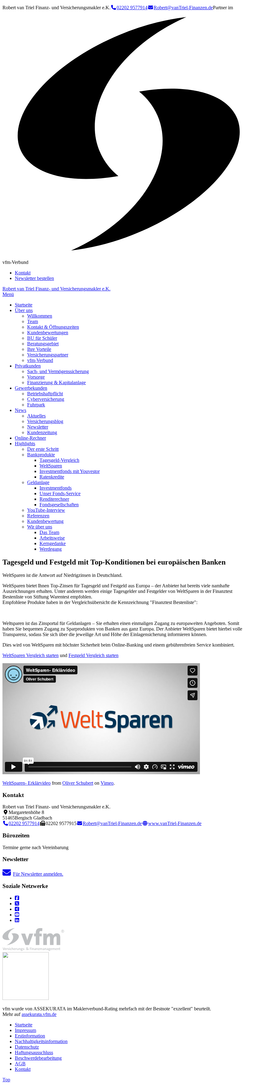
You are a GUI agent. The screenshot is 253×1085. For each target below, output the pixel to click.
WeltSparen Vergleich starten (30, 655)
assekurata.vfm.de (39, 1014)
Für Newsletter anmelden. (38, 874)
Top (6, 1079)
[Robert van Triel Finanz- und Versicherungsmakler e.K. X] (17, 903)
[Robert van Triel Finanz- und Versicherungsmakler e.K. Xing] (17, 909)
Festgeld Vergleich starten (93, 655)
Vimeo (107, 783)
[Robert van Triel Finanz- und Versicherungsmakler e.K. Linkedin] (17, 920)
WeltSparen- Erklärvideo (26, 783)
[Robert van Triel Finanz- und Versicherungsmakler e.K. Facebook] (17, 898)
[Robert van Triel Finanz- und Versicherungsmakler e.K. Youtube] (17, 914)
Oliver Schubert (77, 783)
